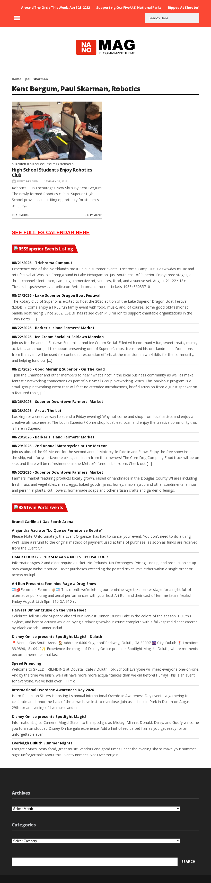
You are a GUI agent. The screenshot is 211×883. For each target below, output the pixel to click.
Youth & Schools (60, 164)
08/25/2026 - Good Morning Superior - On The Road (58, 369)
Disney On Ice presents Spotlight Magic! (49, 716)
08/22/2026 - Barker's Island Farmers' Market (53, 327)
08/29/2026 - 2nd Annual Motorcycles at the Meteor (59, 445)
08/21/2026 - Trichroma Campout (42, 262)
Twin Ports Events (44, 507)
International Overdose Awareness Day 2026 (53, 689)
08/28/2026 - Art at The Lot (36, 410)
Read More (20, 215)
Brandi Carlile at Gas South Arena (42, 521)
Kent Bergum (34, 88)
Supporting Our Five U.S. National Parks (128, 7)
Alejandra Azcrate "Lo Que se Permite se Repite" (57, 530)
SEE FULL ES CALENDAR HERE (51, 232)
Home (16, 79)
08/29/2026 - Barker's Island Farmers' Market (53, 437)
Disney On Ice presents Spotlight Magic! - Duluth (57, 636)
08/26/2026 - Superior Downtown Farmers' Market (57, 401)
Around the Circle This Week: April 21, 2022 (55, 7)
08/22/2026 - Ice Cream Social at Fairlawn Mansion (58, 336)
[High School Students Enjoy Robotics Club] (57, 131)
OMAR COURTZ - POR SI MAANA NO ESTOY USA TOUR (60, 556)
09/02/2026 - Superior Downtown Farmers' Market (57, 472)
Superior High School (29, 164)
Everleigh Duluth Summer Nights (42, 743)
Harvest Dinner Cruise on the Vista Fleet (49, 610)
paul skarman (84, 88)
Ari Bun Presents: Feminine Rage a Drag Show (54, 583)
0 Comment (93, 215)
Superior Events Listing (49, 248)
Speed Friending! (27, 663)
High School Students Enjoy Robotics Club (52, 172)
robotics (125, 88)
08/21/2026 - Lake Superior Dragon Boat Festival (56, 295)
